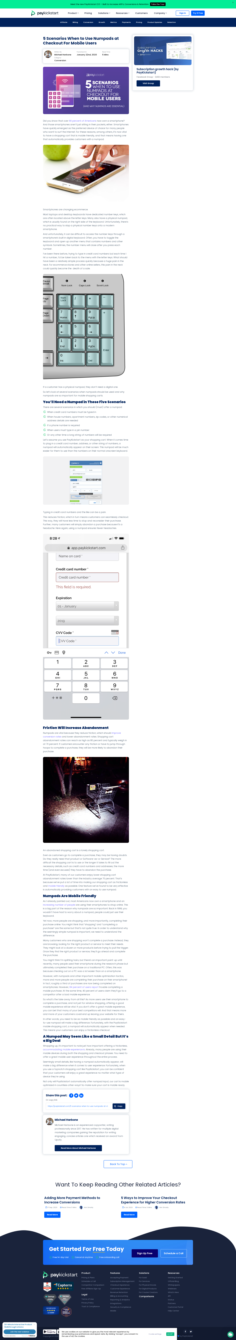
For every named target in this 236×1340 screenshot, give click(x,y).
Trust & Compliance (90, 1306)
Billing (75, 22)
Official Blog (173, 1281)
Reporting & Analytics (120, 1299)
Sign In (182, 13)
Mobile (113, 1310)
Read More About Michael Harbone (78, 1148)
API (169, 1296)
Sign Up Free (144, 1253)
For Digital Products (148, 1288)
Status (171, 1299)
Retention (171, 22)
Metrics (113, 22)
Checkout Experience (120, 1285)
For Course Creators (148, 1292)
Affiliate (63, 22)
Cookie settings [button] (155, 1334)
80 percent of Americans (82, 120)
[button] (230, 1334)
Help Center (173, 1310)
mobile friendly (56, 885)
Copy (118, 1105)
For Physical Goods (147, 1285)
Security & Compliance (120, 1307)
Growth (102, 22)
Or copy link (51, 1100)
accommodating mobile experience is (64, 1049)
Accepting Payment (119, 1277)
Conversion (88, 22)
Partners (172, 1303)
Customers (141, 13)
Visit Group (148, 83)
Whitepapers (174, 1285)
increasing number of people (59, 904)
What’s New (173, 1292)
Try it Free (198, 13)
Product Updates (155, 22)
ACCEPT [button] (170, 1334)
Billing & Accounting (119, 1296)
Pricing (88, 13)
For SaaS (143, 1277)
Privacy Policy (87, 1302)
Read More (52, 1214)
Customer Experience (120, 1288)
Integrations (115, 1303)
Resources (122, 13)
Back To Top (118, 1164)
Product (72, 13)
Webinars (172, 1288)
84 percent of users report (84, 987)
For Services (144, 1281)
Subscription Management (122, 1281)
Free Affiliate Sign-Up (91, 1288)
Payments (126, 22)
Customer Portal (175, 1307)
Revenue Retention (119, 1292)
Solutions (103, 13)
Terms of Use (87, 1299)
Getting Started (175, 1277)
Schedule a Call (173, 1253)
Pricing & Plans (88, 1277)
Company (159, 13)
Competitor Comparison (92, 1285)
